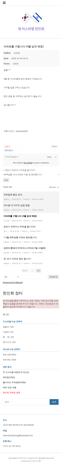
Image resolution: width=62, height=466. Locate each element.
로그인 (6, 314)
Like (7, 146)
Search (53, 277)
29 (38, 270)
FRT (39, 461)
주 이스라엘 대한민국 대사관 (16, 372)
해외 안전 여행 (9, 387)
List (6, 180)
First (25, 270)
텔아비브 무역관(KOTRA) (14, 382)
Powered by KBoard (13, 282)
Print (55, 146)
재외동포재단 (9, 377)
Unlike (8, 150)
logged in (28, 163)
